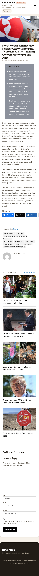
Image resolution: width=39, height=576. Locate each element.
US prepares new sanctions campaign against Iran (19, 286)
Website (5, 510)
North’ (17, 244)
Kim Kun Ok (19, 241)
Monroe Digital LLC (21, 563)
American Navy (9, 233)
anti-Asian (20, 233)
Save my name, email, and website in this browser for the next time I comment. (18, 522)
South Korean (27, 244)
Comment (6, 470)
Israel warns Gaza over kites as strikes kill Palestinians (19, 353)
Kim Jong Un (8, 241)
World (15, 229)
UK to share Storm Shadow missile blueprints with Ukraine (19, 320)
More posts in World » (30, 272)
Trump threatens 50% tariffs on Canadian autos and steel (19, 386)
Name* (5, 495)
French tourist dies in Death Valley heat (19, 419)
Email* (4, 502)
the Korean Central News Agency (14, 246)
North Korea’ (30, 241)
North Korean (8, 244)
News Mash (8, 2)
